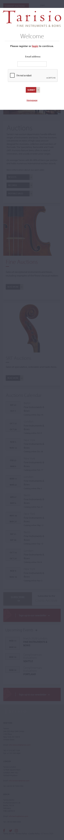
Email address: (33, 56)
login (35, 46)
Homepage (32, 100)
